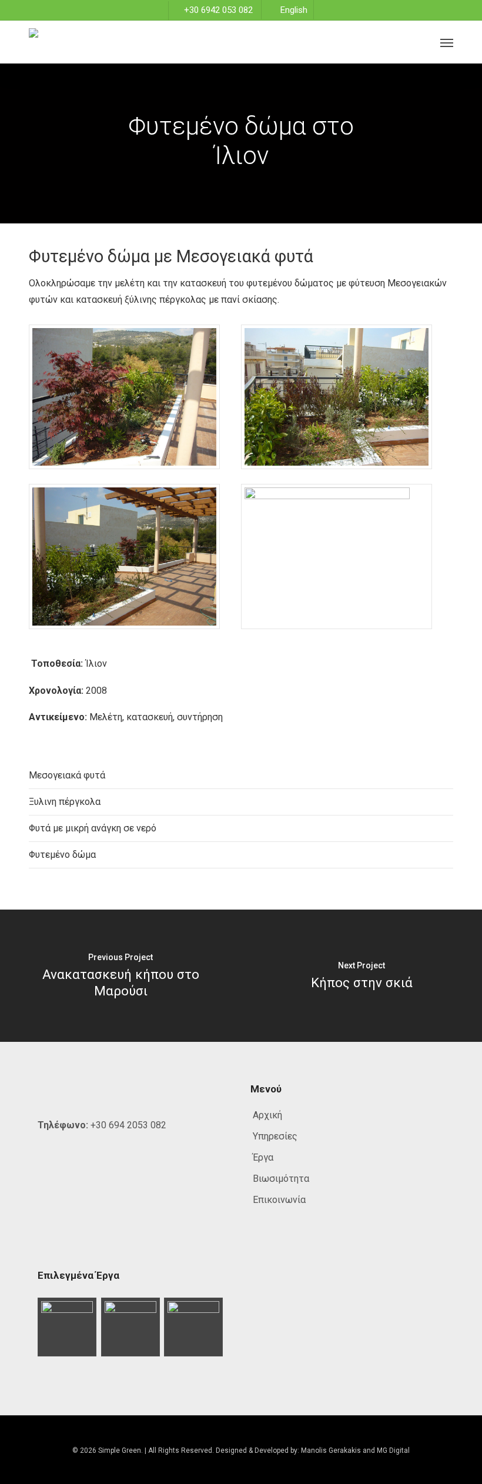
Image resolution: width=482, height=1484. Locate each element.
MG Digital (393, 1450)
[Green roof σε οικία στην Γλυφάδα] (130, 1327)
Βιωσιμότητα (281, 1178)
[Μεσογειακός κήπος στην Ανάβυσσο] (193, 1327)
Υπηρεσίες (275, 1136)
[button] (446, 42)
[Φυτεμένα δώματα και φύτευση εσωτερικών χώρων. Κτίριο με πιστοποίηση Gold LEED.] (67, 1327)
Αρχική (267, 1115)
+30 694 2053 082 (128, 1125)
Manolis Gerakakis (331, 1450)
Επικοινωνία (279, 1199)
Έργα (263, 1157)
